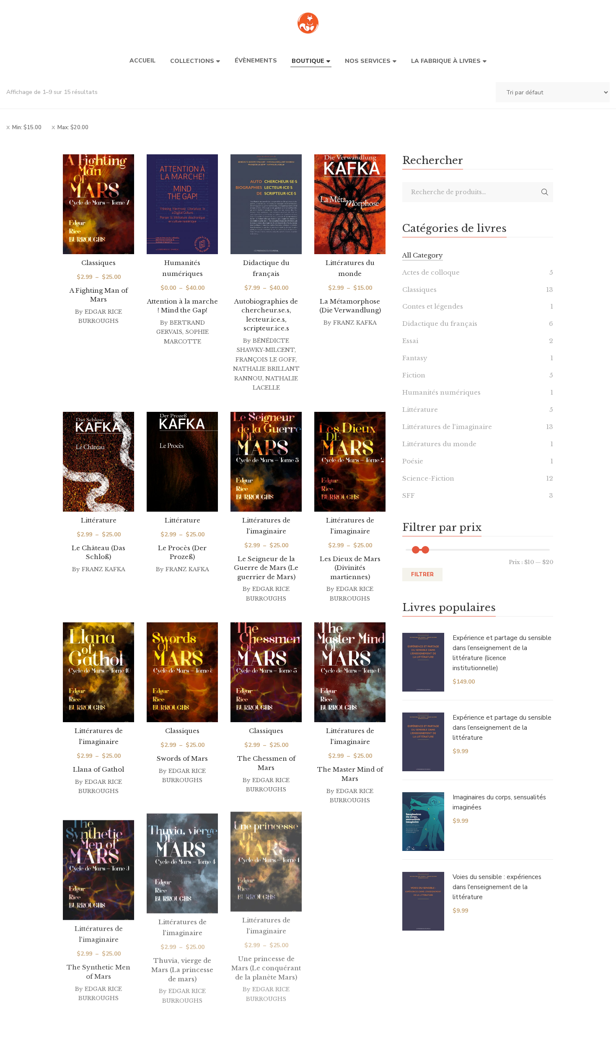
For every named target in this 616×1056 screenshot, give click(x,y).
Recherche (544, 192)
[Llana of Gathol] (98, 672)
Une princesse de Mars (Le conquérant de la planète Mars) (266, 980)
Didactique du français (439, 324)
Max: (72, 127)
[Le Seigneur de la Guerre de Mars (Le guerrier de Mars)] (266, 462)
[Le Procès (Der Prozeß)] (182, 462)
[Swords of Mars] (182, 672)
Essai (410, 341)
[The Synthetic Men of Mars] (98, 874)
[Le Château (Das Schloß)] (98, 462)
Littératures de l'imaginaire (447, 427)
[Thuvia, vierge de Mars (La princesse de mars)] (182, 874)
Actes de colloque (431, 272)
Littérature (98, 520)
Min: (26, 127)
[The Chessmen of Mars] (266, 672)
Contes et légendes (432, 306)
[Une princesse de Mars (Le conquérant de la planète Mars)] (266, 874)
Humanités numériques (441, 392)
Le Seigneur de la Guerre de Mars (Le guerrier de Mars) (266, 568)
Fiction (413, 375)
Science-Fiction (428, 478)
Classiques (98, 263)
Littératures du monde (439, 444)
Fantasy (414, 358)
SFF (408, 495)
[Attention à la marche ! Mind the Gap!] (182, 204)
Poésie (412, 461)
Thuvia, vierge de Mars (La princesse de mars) (182, 980)
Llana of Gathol (98, 769)
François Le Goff (265, 359)
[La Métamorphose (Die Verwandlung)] (350, 204)
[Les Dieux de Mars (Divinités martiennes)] (350, 462)
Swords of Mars (182, 758)
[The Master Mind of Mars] (350, 672)
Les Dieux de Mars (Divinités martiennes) (350, 568)
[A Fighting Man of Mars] (98, 204)
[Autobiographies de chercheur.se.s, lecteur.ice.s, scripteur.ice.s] (266, 204)
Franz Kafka (355, 322)
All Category (422, 255)
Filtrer (422, 574)
